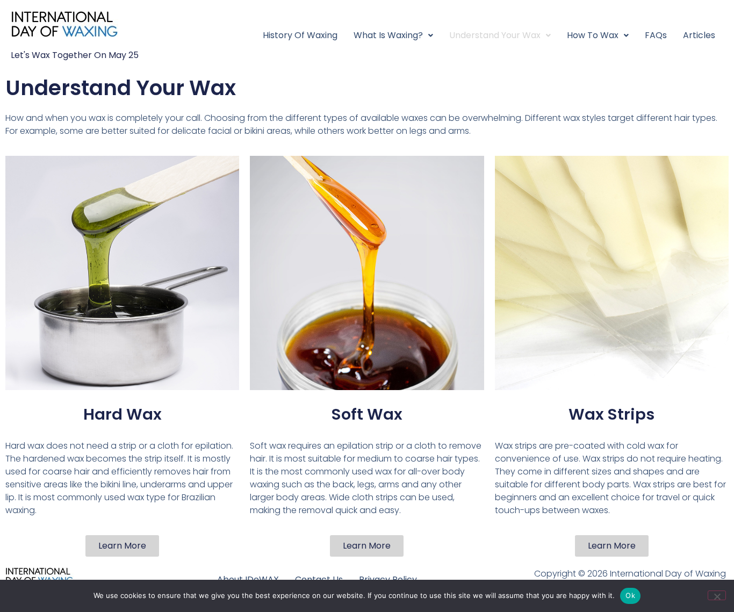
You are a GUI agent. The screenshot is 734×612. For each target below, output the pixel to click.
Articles (699, 35)
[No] (717, 595)
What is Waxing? (388, 35)
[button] (393, 35)
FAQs (656, 35)
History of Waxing (300, 35)
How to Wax (592, 35)
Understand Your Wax (495, 35)
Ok (630, 595)
